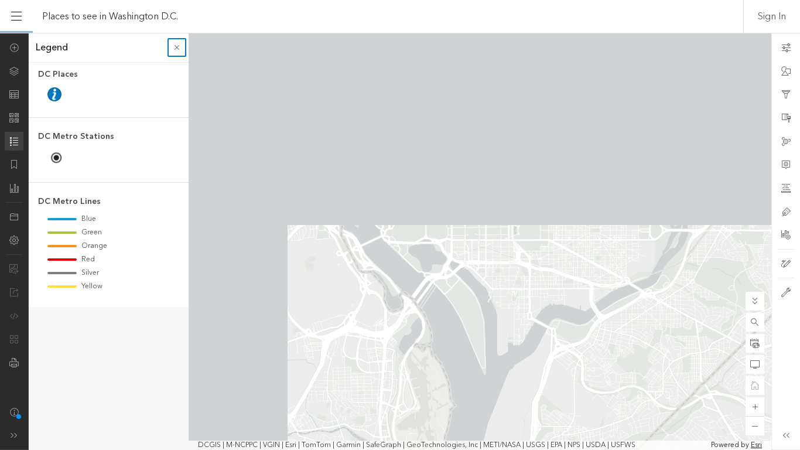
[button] (755, 322)
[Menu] (16, 16)
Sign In (772, 16)
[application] (400, 241)
